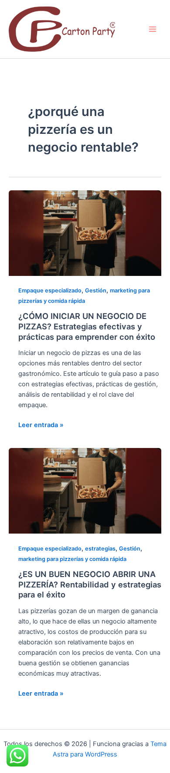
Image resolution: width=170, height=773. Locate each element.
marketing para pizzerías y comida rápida (72, 559)
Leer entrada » (41, 424)
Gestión (95, 290)
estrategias (100, 548)
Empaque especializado (50, 290)
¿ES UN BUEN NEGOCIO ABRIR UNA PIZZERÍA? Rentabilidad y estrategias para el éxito (89, 584)
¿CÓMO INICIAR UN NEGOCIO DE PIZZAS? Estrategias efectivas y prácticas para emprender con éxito (86, 326)
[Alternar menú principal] (152, 29)
